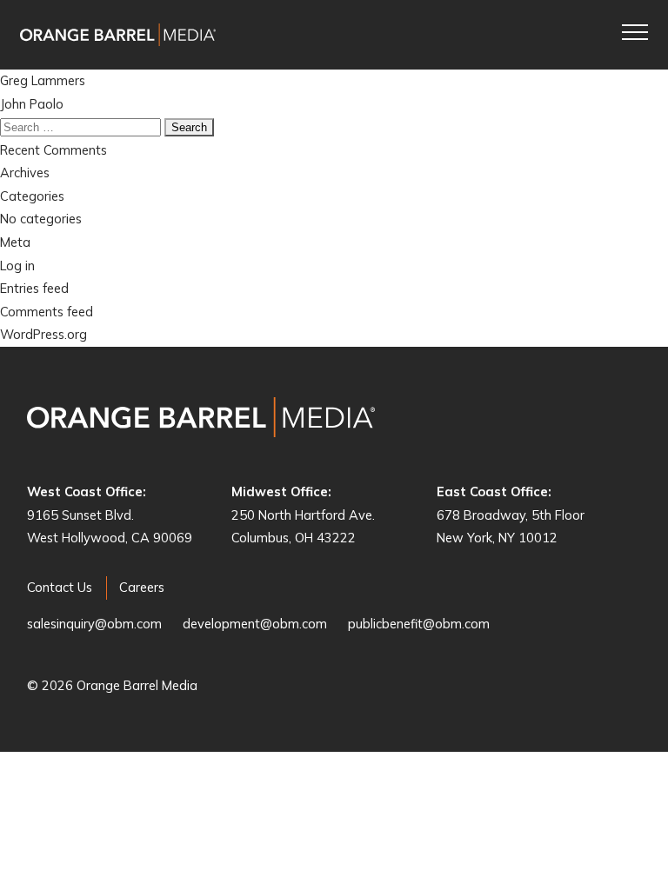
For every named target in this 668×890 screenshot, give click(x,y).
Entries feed (34, 288)
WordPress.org (43, 334)
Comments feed (46, 311)
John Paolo (31, 104)
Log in (17, 265)
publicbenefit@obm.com (419, 623)
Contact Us (59, 587)
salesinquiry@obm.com (94, 623)
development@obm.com (255, 623)
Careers (141, 587)
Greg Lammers (42, 80)
